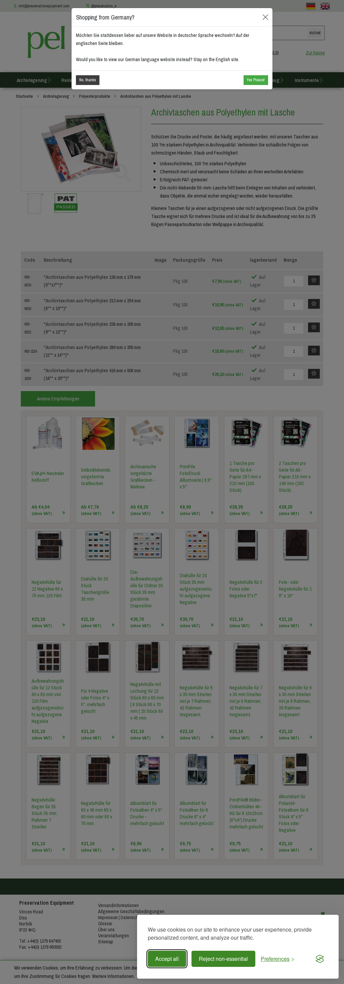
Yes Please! (256, 80)
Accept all (167, 958)
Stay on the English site (216, 59)
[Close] (265, 17)
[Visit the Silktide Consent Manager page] (320, 959)
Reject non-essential (223, 958)
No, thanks (87, 80)
